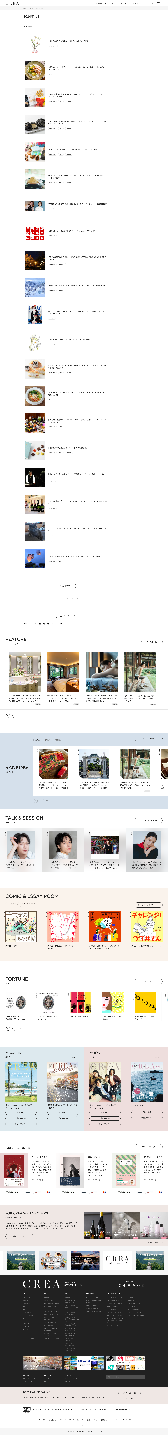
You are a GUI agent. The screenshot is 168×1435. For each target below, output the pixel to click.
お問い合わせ (62, 1420)
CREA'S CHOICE (27, 1333)
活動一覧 (67, 1381)
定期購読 (103, 1420)
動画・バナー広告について (76, 1420)
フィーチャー (26, 1330)
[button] (7, 715)
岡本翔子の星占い (132, 1300)
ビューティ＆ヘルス (28, 1316)
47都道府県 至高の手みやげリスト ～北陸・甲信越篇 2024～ (69, 448)
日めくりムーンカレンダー (135, 1313)
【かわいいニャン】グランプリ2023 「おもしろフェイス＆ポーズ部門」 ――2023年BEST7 (77, 529)
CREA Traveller (70, 1431)
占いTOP (148, 981)
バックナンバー (71, 1057)
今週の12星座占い (132, 1307)
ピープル (46, 1378)
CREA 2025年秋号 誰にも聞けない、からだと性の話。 (73, 1319)
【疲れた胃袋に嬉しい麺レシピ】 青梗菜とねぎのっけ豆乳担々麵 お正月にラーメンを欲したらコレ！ (77, 394)
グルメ (50, 74)
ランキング (26, 1324)
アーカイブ (26, 1327)
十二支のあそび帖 (111, 1310)
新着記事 (99, 3)
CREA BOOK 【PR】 (28, 1381)
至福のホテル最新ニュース (51, 1314)
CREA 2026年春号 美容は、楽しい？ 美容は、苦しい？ (73, 1307)
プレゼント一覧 (153, 1242)
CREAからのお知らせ (28, 1339)
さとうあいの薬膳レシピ (50, 1322)
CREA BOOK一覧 (148, 1147)
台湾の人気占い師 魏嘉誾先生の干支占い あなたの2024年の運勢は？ (72, 231)
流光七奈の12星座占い (134, 1304)
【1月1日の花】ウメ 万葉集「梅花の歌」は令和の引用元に (68, 41)
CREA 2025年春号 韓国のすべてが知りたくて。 (72, 1329)
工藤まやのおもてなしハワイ (51, 1311)
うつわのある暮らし (49, 1325)
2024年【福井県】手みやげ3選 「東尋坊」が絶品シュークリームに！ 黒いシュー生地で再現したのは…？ (77, 122)
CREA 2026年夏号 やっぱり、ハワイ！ (70, 1301)
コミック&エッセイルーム (140, 3)
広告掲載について (90, 1420)
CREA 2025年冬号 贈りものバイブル (70, 1334)
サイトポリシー (114, 1420)
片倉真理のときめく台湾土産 (51, 1304)
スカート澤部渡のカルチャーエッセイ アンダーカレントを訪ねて (115, 1320)
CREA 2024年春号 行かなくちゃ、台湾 (70, 1349)
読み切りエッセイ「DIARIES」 (115, 1304)
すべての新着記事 (27, 1297)
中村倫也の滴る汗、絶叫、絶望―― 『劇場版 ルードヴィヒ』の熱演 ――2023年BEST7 (76, 475)
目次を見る (21, 1113)
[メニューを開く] (159, 3)
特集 (112, 3)
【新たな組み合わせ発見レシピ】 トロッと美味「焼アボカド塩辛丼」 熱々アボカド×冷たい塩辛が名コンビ (77, 68)
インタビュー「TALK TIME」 (114, 1313)
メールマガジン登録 (129, 1393)
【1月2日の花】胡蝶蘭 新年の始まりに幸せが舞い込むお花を (69, 340)
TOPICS (25, 1336)
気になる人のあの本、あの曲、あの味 (94, 1301)
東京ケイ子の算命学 (133, 1310)
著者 (45, 1381)
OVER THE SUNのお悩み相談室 (94, 1311)
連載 (106, 3)
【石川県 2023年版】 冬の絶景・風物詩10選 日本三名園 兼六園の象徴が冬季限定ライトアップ (77, 258)
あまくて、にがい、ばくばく (114, 1316)
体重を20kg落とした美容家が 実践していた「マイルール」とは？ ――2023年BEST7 (77, 204)
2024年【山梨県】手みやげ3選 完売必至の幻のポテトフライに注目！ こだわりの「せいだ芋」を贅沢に (76, 95)
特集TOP (67, 1297)
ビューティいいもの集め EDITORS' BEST (50, 1329)
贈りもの (25, 1300)
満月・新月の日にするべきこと (136, 1316)
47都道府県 (68, 101)
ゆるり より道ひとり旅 (113, 1325)
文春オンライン (91, 1431)
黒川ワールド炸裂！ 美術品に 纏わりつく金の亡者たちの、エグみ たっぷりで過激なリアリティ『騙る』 (77, 312)
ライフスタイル (52, 46)
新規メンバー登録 (19, 1236)
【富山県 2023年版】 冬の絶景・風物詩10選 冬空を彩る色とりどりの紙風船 (74, 557)
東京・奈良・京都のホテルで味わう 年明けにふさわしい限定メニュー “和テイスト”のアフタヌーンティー (77, 421)
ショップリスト (21, 1124)
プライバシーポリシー (127, 1420)
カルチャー (51, 318)
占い (152, 3)
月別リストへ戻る (65, 616)
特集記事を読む (21, 1118)
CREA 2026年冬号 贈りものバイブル (70, 1313)
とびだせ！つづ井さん (113, 1307)
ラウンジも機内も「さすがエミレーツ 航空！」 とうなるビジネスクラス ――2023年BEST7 (77, 502)
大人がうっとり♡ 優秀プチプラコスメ (52, 1334)
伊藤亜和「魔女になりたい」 (114, 1300)
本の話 (100, 1431)
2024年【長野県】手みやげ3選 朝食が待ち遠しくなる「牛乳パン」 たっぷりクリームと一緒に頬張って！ (77, 366)
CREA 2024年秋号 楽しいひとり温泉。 (70, 1339)
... (72, 598)
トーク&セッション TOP (149, 820)
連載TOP (46, 1297)
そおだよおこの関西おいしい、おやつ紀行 (52, 1318)
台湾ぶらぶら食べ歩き (50, 1300)
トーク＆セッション (122, 3)
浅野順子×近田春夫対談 (92, 1305)
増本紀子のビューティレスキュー (52, 1339)
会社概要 (51, 1420)
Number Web (80, 1431)
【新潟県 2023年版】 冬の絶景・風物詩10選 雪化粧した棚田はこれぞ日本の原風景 (76, 285)
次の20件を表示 (65, 586)
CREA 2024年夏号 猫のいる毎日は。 (70, 1344)
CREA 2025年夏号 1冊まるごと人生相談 (70, 1325)
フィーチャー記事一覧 (148, 642)
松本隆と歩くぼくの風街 (92, 1308)
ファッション (26, 1319)
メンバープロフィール (71, 1378)
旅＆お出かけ (52, 101)
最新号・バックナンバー (29, 1378)
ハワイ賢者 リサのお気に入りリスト (52, 1307)
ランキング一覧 (148, 738)
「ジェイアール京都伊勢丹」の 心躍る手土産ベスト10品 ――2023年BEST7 (74, 150)
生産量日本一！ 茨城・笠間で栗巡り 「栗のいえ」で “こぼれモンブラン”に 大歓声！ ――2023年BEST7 (77, 177)
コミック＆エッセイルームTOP (148, 905)
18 (77, 598)
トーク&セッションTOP (92, 1297)
